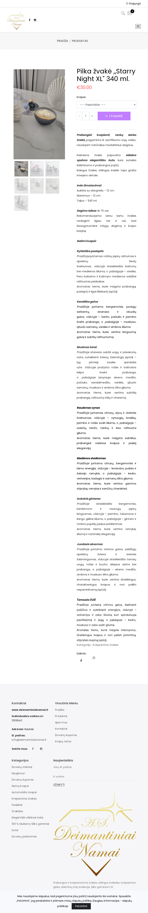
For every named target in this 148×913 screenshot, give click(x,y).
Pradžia (62, 41)
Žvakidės (17, 811)
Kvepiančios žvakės (105, 645)
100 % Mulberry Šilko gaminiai (30, 824)
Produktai (61, 716)
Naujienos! (18, 773)
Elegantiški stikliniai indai (27, 817)
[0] (129, 13)
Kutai (15, 830)
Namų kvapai (20, 786)
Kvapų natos (63, 741)
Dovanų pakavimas (24, 836)
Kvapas (81, 97)
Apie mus (61, 722)
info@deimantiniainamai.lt (29, 740)
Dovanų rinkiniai (22, 767)
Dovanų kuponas (66, 735)
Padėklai (17, 805)
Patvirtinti (81, 906)
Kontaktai (61, 729)
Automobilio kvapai (24, 792)
